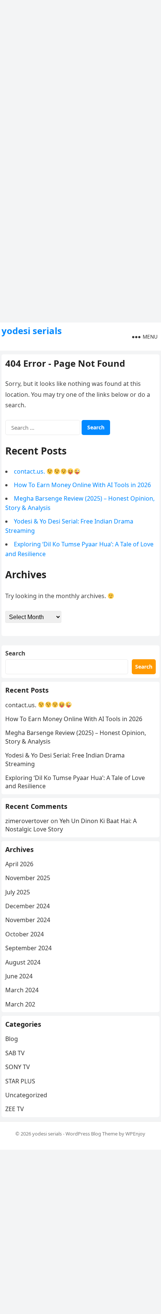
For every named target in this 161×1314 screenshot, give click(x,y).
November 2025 (27, 878)
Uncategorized (26, 1095)
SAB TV (15, 1053)
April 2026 (19, 864)
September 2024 (28, 948)
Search (15, 653)
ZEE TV (14, 1109)
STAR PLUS (20, 1081)
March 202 (20, 1004)
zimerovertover (27, 821)
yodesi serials (31, 330)
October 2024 (24, 934)
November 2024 (27, 920)
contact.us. (30, 471)
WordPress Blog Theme (92, 1133)
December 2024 (27, 906)
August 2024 (22, 962)
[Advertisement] (80, 80)
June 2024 (19, 976)
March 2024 (22, 990)
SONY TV (17, 1067)
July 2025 (17, 892)
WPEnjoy (135, 1133)
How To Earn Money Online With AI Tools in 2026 (82, 485)
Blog (11, 1039)
